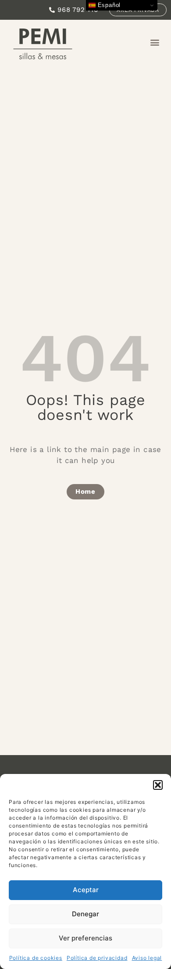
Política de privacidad (97, 958)
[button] (157, 785)
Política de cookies (35, 958)
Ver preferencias (85, 938)
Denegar (85, 914)
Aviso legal (147, 958)
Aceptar (86, 890)
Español (108, 5)
